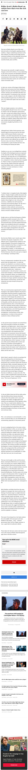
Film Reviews (4, 585)
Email (3, 544)
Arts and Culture (13, 585)
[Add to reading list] (25, 19)
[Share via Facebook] (3, 19)
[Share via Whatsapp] (10, 19)
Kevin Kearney (4, 13)
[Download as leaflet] (21, 19)
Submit (14, 562)
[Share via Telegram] (14, 19)
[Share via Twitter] (7, 19)
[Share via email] (17, 19)
